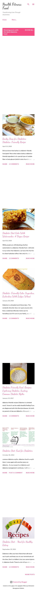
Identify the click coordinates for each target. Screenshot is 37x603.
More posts (30, 574)
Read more (30, 164)
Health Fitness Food (11, 6)
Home (4, 20)
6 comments (14, 567)
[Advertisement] (18, 59)
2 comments (14, 164)
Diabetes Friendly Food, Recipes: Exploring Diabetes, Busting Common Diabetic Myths (17, 390)
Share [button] (4, 164)
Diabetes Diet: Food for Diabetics (17, 450)
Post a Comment (16, 473)
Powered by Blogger (19, 582)
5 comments (14, 416)
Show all (29, 30)
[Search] (28, 3)
